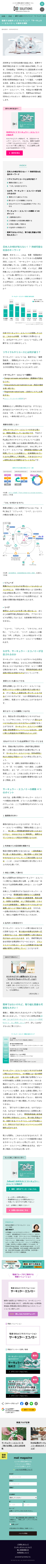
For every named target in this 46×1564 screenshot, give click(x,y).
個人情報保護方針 (23, 1549)
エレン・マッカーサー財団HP (14, 398)
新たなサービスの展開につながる (20, 200)
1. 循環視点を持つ (15, 217)
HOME (3, 16)
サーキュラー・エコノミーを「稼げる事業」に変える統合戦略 (13, 1446)
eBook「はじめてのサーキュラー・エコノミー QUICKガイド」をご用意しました (23, 1019)
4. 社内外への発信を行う (17, 227)
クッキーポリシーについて (23, 1547)
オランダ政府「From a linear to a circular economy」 (26, 493)
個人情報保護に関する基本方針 (25, 1517)
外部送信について (23, 1552)
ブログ (10, 16)
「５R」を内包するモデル (18, 186)
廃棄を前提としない (16, 182)
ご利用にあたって (23, 1544)
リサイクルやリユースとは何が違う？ (22, 179)
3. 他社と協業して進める (17, 224)
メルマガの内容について (23, 1469)
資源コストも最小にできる (18, 197)
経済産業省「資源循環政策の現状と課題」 (22, 573)
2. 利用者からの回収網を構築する (20, 220)
